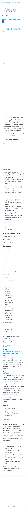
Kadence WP (11, 507)
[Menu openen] (3, 21)
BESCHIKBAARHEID (9, 11)
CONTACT (7, 15)
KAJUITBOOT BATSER (10, 10)
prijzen (19, 187)
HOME (6, 8)
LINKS (5, 13)
